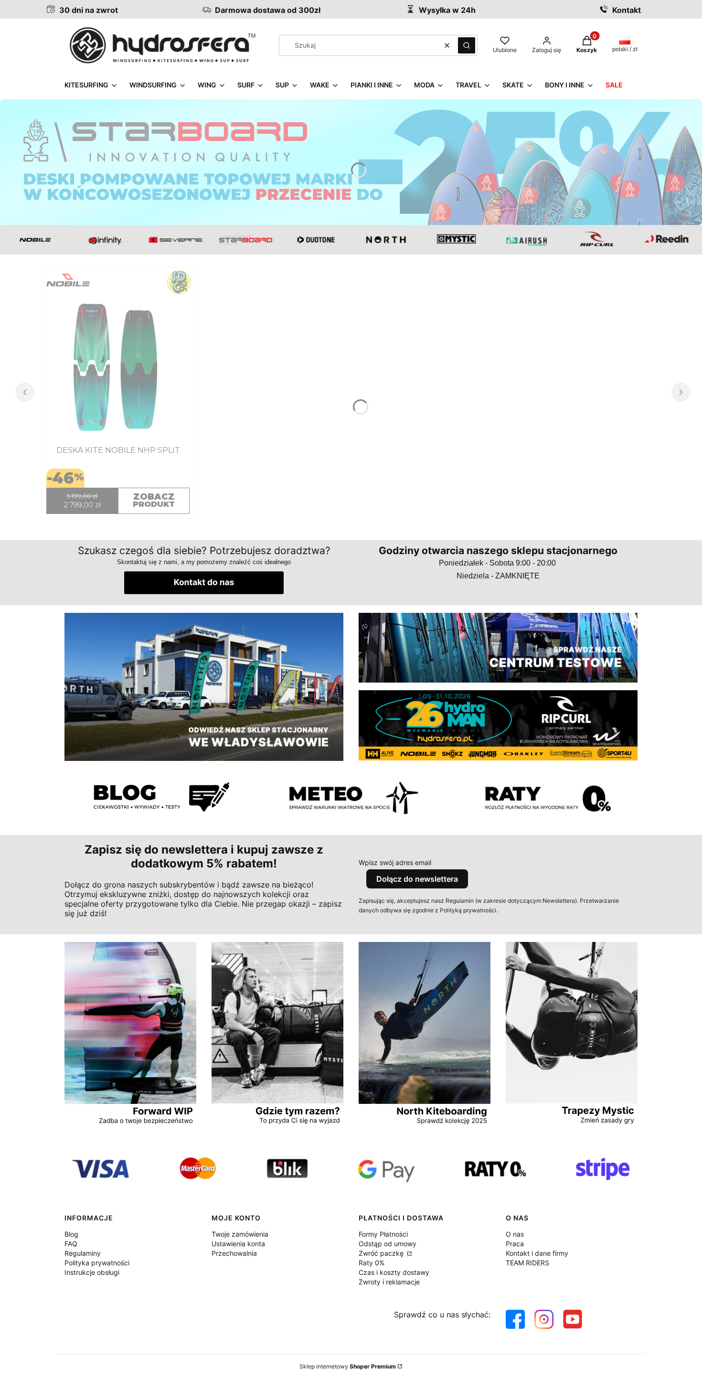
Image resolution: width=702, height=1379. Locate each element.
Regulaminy (82, 1253)
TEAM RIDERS (527, 1263)
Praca (515, 1244)
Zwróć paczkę (382, 1253)
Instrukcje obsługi (91, 1272)
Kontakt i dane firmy (537, 1253)
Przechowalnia (234, 1253)
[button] (466, 45)
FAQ (70, 1244)
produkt (154, 500)
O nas (515, 1234)
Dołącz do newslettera (417, 879)
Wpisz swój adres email (395, 862)
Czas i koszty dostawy (394, 1272)
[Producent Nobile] (118, 282)
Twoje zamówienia (240, 1234)
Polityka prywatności (96, 1263)
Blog (71, 1234)
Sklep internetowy (347, 1366)
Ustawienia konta (238, 1244)
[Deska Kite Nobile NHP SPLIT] (118, 366)
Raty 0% (371, 1263)
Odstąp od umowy (387, 1244)
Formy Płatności (383, 1234)
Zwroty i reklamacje (389, 1282)
